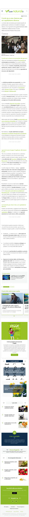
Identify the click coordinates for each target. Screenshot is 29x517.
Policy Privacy (16, 511)
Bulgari (7, 91)
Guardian (14, 159)
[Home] (14, 11)
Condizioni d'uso (9, 511)
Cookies (21, 511)
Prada (10, 89)
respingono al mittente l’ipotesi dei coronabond (14, 133)
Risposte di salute (14, 508)
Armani (7, 89)
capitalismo (5, 212)
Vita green (12, 286)
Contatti (13, 506)
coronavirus (22, 60)
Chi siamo (6, 506)
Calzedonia (21, 87)
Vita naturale (6, 286)
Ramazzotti (13, 91)
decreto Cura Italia (15, 103)
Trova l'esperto (20, 506)
